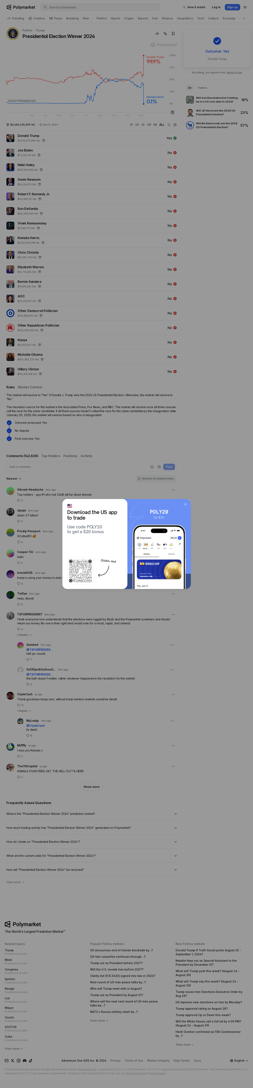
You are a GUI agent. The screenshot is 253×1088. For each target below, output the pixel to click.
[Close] (185, 504)
